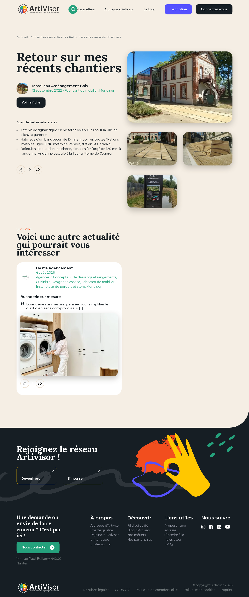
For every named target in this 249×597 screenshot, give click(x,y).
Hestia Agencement (54, 268)
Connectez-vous (214, 9)
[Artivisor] (39, 9)
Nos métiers (136, 535)
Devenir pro (30, 478)
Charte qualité (101, 530)
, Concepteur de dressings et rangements (84, 277)
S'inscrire (75, 478)
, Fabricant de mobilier (97, 282)
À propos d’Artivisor (119, 9)
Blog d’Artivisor (139, 530)
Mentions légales (96, 590)
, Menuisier (106, 90)
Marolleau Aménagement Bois (60, 86)
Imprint (226, 590)
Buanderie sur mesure (40, 297)
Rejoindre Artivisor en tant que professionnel (104, 539)
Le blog (149, 9)
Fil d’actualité (137, 525)
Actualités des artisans (48, 37)
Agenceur (44, 277)
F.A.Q (168, 544)
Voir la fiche (31, 102)
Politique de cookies (199, 590)
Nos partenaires (139, 539)
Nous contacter (34, 547)
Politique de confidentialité (156, 590)
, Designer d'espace (65, 282)
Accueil (22, 37)
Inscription (178, 9)
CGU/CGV (122, 590)
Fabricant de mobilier (81, 90)
